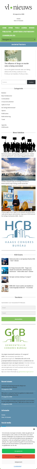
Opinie (10, 28)
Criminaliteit (5, 99)
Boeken (31, 28)
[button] (34, 429)
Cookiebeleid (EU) (8, 35)
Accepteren (18, 451)
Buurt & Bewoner (6, 96)
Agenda (24, 28)
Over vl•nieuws (18, 20)
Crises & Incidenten (7, 102)
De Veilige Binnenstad (8, 107)
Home (18, 19)
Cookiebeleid (17, 466)
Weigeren (18, 456)
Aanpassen (18, 462)
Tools (17, 28)
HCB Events (4, 127)
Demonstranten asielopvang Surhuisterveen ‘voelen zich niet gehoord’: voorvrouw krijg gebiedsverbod (17, 155)
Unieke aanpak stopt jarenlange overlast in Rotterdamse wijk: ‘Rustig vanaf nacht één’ (15, 182)
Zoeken (31, 82)
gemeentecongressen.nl (26, 372)
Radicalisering (6, 116)
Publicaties (6, 32)
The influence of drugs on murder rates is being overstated (17, 64)
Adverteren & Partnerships (23, 32)
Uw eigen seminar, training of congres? (20, 277)
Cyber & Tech (5, 105)
